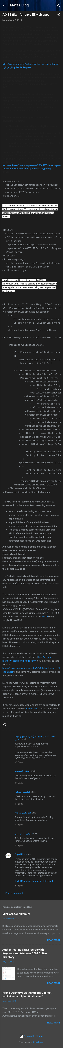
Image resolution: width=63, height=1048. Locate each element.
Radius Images (38, 1042)
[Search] (59, 6)
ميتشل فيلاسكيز (22, 771)
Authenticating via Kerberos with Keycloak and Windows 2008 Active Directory (24, 953)
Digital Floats (21, 854)
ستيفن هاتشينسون (24, 833)
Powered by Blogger (33, 1036)
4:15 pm (19, 783)
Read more (54, 940)
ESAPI (45, 616)
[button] (59, 15)
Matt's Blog (19, 5)
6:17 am (19, 762)
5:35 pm (19, 885)
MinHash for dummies (16, 914)
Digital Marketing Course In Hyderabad (34, 881)
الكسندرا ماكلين (22, 791)
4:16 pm (19, 845)
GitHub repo (32, 708)
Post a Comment (14, 893)
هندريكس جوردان (23, 812)
